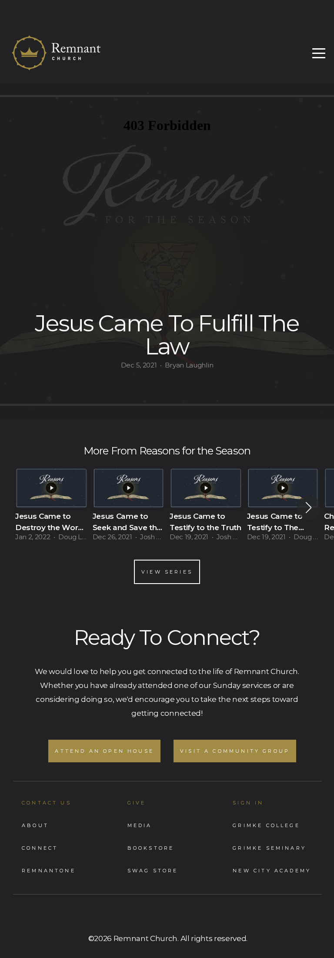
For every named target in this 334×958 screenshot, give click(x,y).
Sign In (248, 803)
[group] (51, 507)
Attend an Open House (104, 751)
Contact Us (46, 803)
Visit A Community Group (235, 751)
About (35, 825)
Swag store (152, 871)
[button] (308, 507)
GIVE (136, 803)
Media (139, 825)
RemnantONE (49, 871)
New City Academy (272, 871)
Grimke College (266, 825)
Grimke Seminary (269, 848)
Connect (40, 848)
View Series (167, 572)
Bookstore (150, 848)
